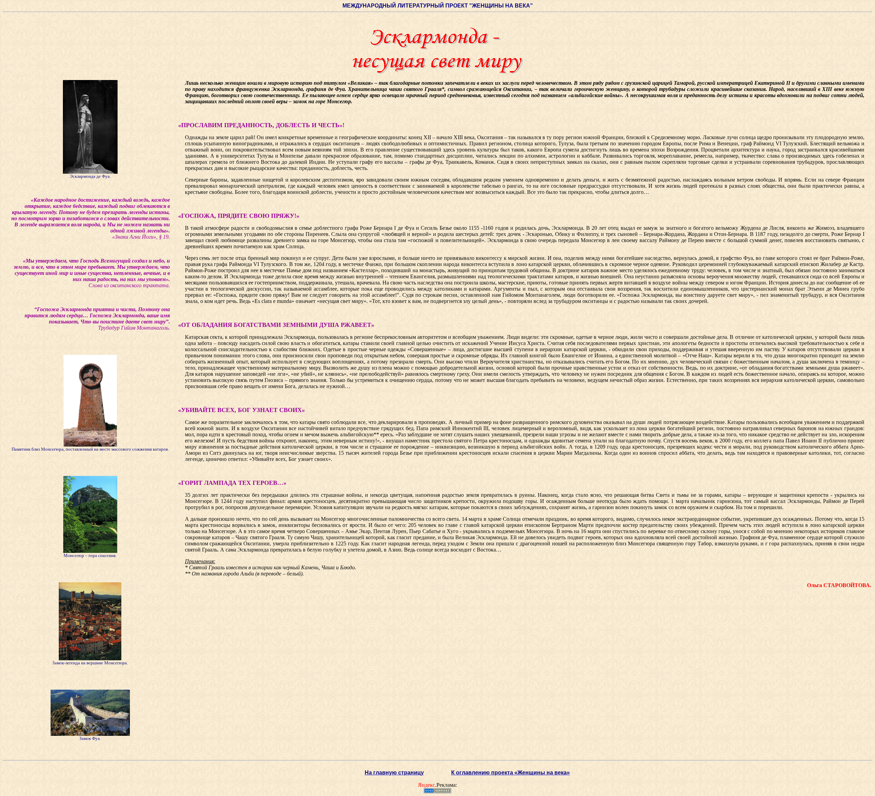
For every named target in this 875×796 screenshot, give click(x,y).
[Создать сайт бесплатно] (437, 791)
